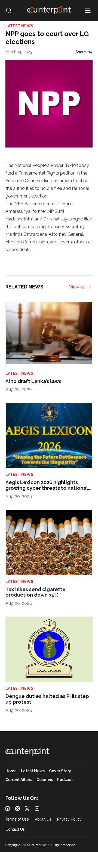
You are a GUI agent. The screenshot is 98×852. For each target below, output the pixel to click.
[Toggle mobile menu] (88, 10)
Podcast (65, 780)
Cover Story (60, 771)
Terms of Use (17, 819)
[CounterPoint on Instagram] (17, 808)
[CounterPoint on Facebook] (7, 808)
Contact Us (15, 829)
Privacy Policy (69, 819)
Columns (44, 780)
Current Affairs (18, 780)
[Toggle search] (8, 10)
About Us (43, 819)
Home (11, 771)
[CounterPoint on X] (27, 808)
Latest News (33, 771)
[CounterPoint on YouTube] (37, 808)
